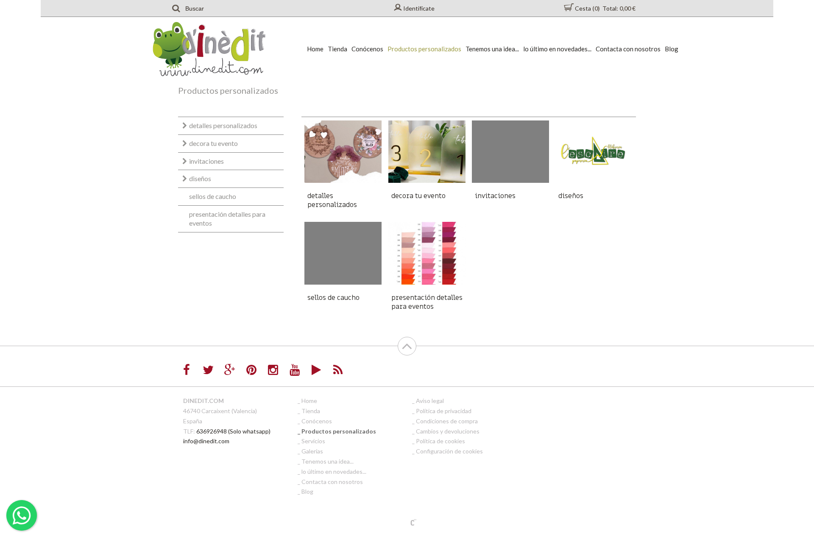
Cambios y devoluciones (447, 431)
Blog (671, 49)
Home (315, 49)
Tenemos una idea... (492, 49)
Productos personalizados (424, 49)
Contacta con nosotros (628, 49)
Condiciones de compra (447, 421)
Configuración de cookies (449, 451)
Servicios (313, 441)
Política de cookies (440, 441)
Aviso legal (430, 400)
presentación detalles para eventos (227, 218)
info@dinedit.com (206, 441)
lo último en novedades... (557, 49)
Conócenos (367, 49)
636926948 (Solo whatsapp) (233, 431)
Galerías (312, 451)
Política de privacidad (443, 410)
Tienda (337, 49)
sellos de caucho (212, 196)
